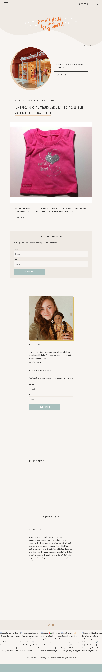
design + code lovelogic (74, 668)
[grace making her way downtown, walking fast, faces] (92, 642)
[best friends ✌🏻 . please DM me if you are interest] (71, 642)
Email (16, 249)
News (37, 101)
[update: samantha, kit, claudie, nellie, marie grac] (10, 642)
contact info (35, 362)
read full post (60, 74)
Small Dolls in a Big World (41, 668)
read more (19, 216)
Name (16, 260)
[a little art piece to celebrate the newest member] (30, 642)
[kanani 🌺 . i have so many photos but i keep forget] (51, 642)
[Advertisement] (51, 434)
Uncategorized (49, 101)
